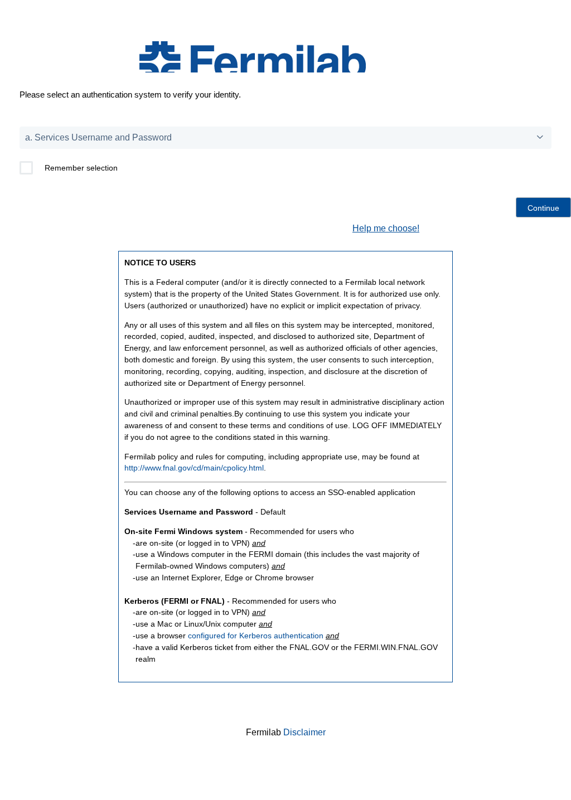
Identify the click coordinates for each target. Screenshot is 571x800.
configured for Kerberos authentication (255, 635)
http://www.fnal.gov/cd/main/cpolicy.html (194, 467)
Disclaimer (304, 732)
